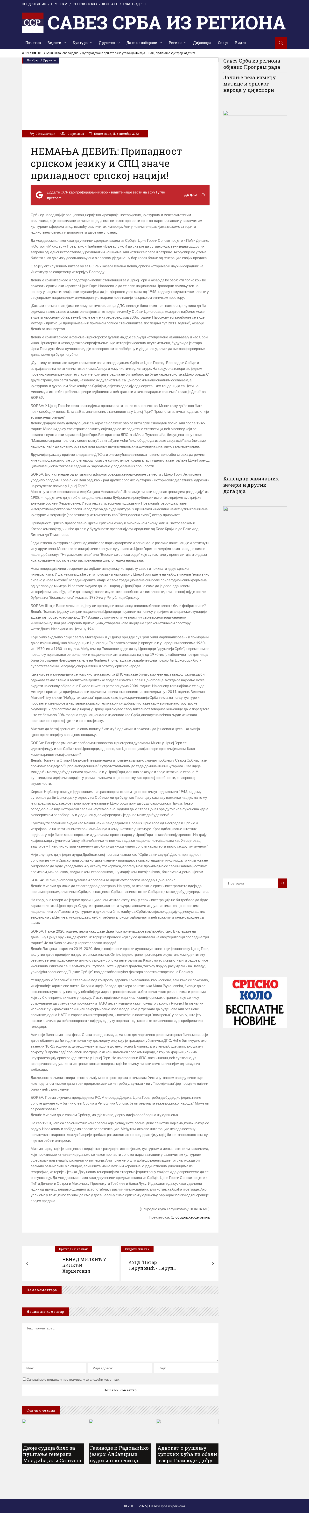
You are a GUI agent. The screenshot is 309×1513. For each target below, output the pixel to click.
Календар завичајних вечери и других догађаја (251, 484)
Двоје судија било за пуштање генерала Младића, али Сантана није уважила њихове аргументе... (52, 1460)
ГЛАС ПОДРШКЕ (136, 4)
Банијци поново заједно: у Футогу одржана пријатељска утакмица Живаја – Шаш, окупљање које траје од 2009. (121, 53)
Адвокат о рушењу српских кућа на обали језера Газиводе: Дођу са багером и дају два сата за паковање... (187, 1460)
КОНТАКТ (110, 4)
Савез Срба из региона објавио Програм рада (251, 63)
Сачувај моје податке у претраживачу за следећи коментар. (73, 1379)
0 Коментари (46, 134)
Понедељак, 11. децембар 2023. (116, 134)
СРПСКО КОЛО (85, 4)
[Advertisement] (259, 939)
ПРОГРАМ (59, 4)
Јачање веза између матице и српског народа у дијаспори (249, 83)
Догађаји (33, 60)
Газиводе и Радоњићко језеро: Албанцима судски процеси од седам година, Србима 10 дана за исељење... (119, 1460)
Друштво (49, 60)
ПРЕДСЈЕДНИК (34, 4)
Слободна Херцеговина (190, 1217)
